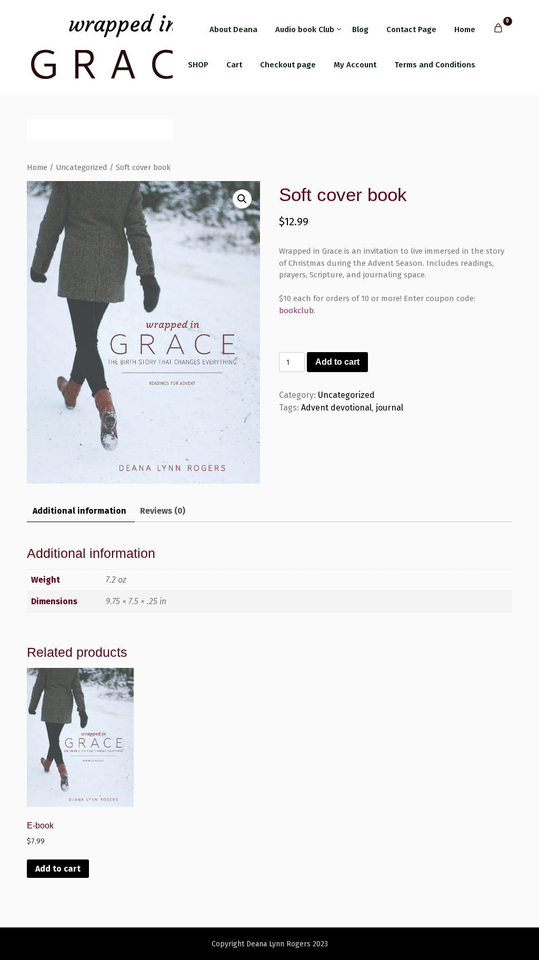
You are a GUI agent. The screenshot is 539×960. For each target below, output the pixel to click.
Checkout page (288, 64)
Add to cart (337, 361)
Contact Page (411, 29)
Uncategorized (81, 167)
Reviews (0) (162, 511)
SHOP (198, 64)
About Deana (233, 29)
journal (389, 408)
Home (464, 29)
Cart (234, 64)
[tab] (79, 511)
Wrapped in (122, 24)
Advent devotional (336, 408)
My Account (355, 64)
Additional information (79, 511)
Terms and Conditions (434, 64)
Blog (360, 29)
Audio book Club (304, 29)
